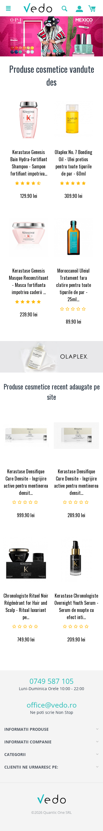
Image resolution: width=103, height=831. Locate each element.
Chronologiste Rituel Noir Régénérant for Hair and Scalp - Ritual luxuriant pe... (25, 606)
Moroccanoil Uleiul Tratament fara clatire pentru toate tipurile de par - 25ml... (73, 285)
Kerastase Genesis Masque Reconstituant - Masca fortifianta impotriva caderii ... (28, 281)
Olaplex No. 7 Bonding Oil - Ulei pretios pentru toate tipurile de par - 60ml (73, 163)
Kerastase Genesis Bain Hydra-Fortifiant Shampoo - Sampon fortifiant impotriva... (28, 163)
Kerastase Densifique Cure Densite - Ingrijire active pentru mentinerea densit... (26, 482)
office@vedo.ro (52, 705)
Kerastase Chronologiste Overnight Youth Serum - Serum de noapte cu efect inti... (76, 606)
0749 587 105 (51, 681)
